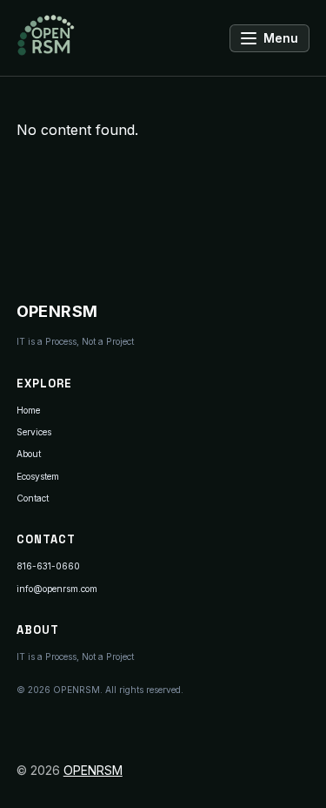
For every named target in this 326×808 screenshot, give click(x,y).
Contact (33, 498)
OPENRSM (93, 770)
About (29, 453)
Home (28, 410)
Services (34, 432)
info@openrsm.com (57, 588)
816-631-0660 (48, 566)
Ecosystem (38, 476)
